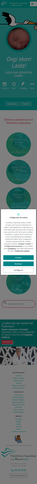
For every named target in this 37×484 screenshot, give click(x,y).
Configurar (18, 270)
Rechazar (18, 264)
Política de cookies (22, 251)
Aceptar (18, 257)
